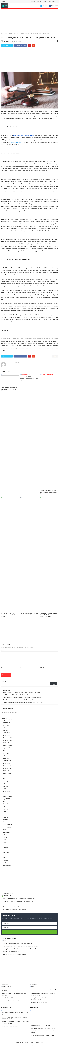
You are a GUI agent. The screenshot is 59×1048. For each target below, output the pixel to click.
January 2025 (6, 735)
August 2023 (6, 776)
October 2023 (6, 771)
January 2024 (6, 763)
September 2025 (7, 720)
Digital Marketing (7, 824)
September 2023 (7, 773)
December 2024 (7, 738)
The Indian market (16, 142)
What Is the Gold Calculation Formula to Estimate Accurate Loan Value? (29, 378)
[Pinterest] (29, 45)
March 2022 (6, 811)
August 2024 (6, 748)
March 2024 (6, 758)
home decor (6, 845)
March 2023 (6, 788)
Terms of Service (19, 1042)
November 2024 (7, 740)
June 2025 (6, 725)
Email (22, 667)
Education (5, 829)
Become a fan (54, 5)
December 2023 (7, 766)
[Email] (33, 45)
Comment (3, 650)
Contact (37, 1042)
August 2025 (6, 722)
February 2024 (7, 760)
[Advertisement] (29, 20)
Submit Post (52, 1)
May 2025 (5, 727)
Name (2, 667)
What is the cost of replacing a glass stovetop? (15, 909)
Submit (26, 1042)
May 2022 (5, 806)
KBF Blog (29, 1045)
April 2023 (5, 786)
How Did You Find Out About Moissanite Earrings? (15, 954)
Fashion (5, 834)
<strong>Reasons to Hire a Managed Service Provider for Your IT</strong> (22, 949)
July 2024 (5, 750)
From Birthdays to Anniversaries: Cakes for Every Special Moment (20, 700)
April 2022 (5, 809)
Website (42, 667)
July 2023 (5, 778)
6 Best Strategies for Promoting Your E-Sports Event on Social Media (9, 389)
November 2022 (7, 794)
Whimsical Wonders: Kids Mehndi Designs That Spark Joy (17, 943)
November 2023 (7, 768)
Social (4, 855)
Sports (5, 857)
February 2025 (7, 732)
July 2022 (5, 801)
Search (4, 681)
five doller (24, 1045)
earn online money (8, 827)
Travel (4, 862)
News (4, 850)
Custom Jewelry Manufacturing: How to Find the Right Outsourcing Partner (48, 492)
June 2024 (6, 753)
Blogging (5, 819)
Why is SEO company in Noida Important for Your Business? (18, 901)
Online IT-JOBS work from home (11, 904)
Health (4, 842)
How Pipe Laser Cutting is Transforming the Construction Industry (8, 614)
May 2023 (5, 783)
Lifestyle (5, 847)
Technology (6, 860)
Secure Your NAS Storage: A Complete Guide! (42, 1035)
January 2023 (6, 791)
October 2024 (6, 743)
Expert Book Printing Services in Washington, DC (43, 1028)
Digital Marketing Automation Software (40, 1025)
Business (16, 33)
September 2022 (7, 796)
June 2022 (6, 804)
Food (4, 840)
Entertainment (6, 832)
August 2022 (6, 799)
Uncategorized (7, 865)
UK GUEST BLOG (36, 1045)
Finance (5, 837)
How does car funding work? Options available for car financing (19, 898)
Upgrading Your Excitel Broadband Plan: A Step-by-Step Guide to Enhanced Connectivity (48, 614)
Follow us (45, 5)
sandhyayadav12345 (8, 41)
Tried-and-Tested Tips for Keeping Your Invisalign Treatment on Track (20, 946)
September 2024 (7, 745)
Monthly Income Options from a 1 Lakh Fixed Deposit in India (19, 695)
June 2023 (6, 781)
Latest (31, 1042)
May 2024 (5, 755)
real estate (6, 852)
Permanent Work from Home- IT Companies (14, 906)
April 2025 (5, 730)
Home (10, 33)
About (42, 1042)
